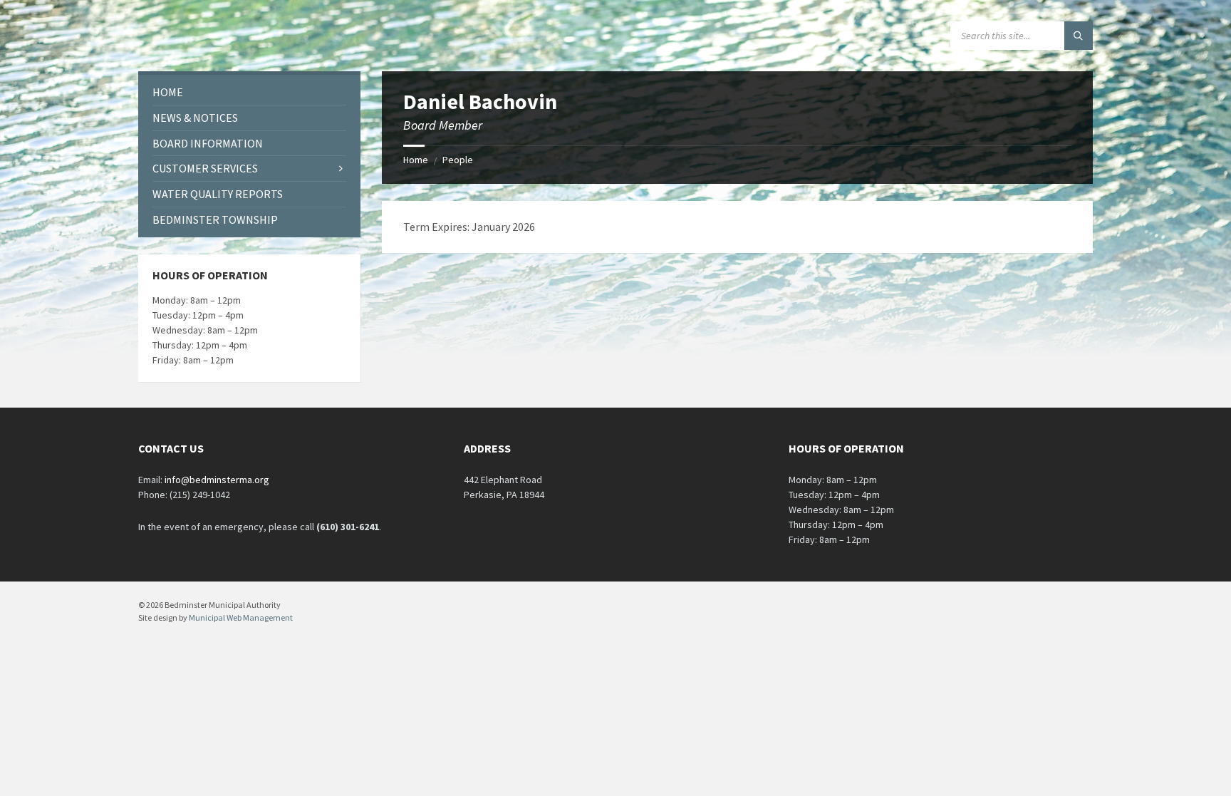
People (457, 159)
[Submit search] (1078, 35)
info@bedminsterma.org (217, 479)
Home (415, 159)
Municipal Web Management (241, 617)
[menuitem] (249, 92)
